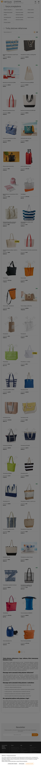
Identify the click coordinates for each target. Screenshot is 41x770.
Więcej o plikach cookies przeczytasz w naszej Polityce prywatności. (14, 761)
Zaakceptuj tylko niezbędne (12, 763)
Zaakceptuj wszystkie (29, 763)
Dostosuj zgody (21, 763)
